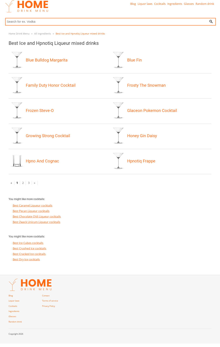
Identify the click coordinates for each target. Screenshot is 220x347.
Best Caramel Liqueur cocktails (32, 205)
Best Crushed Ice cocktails (29, 248)
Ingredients (174, 4)
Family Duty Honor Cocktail (51, 85)
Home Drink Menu (19, 33)
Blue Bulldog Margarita (47, 60)
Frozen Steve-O (40, 110)
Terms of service (50, 300)
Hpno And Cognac (42, 161)
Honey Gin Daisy (142, 135)
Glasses (189, 4)
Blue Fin (134, 60)
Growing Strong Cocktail (48, 135)
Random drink (205, 4)
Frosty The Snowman (146, 85)
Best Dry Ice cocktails (26, 259)
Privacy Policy (48, 306)
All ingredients (42, 33)
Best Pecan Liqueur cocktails (31, 211)
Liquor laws (145, 4)
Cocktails (160, 4)
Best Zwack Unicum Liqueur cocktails (36, 222)
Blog (133, 4)
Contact (46, 295)
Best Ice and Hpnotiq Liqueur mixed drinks (80, 33)
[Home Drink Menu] (26, 11)
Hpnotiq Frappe (141, 161)
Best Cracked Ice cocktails (29, 254)
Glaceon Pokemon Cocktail (152, 110)
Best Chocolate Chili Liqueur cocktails (37, 216)
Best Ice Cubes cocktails (28, 243)
